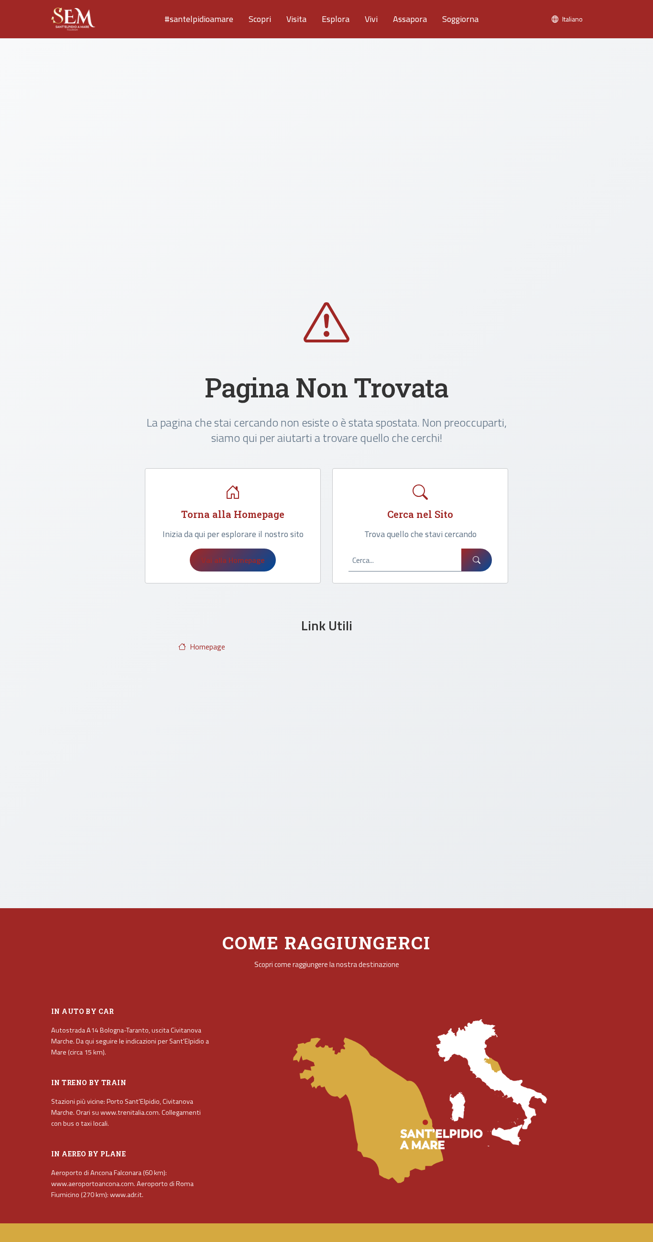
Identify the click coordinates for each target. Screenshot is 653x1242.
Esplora (335, 18)
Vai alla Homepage (232, 560)
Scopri (260, 18)
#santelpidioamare (198, 18)
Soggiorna (460, 18)
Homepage (207, 646)
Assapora (410, 18)
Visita (296, 18)
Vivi (371, 18)
